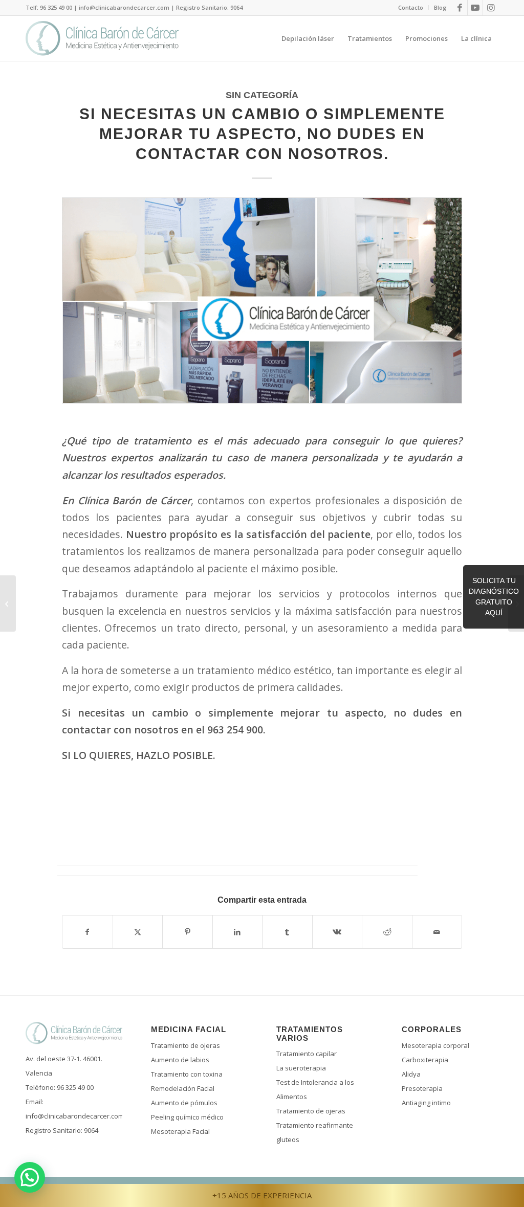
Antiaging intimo (426, 1102)
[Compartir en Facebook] (87, 931)
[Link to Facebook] (459, 7)
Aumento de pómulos (184, 1102)
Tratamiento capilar (306, 1053)
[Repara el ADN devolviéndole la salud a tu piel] (8, 603)
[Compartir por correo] (437, 931)
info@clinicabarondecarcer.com (75, 1116)
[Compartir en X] (138, 931)
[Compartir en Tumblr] (287, 931)
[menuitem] (411, 7)
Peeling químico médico (187, 1117)
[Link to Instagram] (490, 7)
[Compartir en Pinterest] (187, 931)
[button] (29, 1177)
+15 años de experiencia (262, 1195)
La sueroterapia (301, 1067)
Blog (440, 7)
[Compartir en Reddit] (387, 931)
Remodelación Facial (182, 1088)
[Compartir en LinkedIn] (238, 931)
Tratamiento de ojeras (185, 1045)
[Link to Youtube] (475, 7)
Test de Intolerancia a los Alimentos (315, 1089)
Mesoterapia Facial (180, 1131)
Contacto (410, 7)
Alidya (411, 1074)
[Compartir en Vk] (337, 931)
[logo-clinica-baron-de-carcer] (102, 38)
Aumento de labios (180, 1059)
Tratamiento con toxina (187, 1074)
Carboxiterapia (425, 1059)
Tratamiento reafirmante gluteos (314, 1132)
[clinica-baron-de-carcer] (262, 307)
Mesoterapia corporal (435, 1045)
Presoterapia (422, 1088)
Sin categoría (262, 95)
